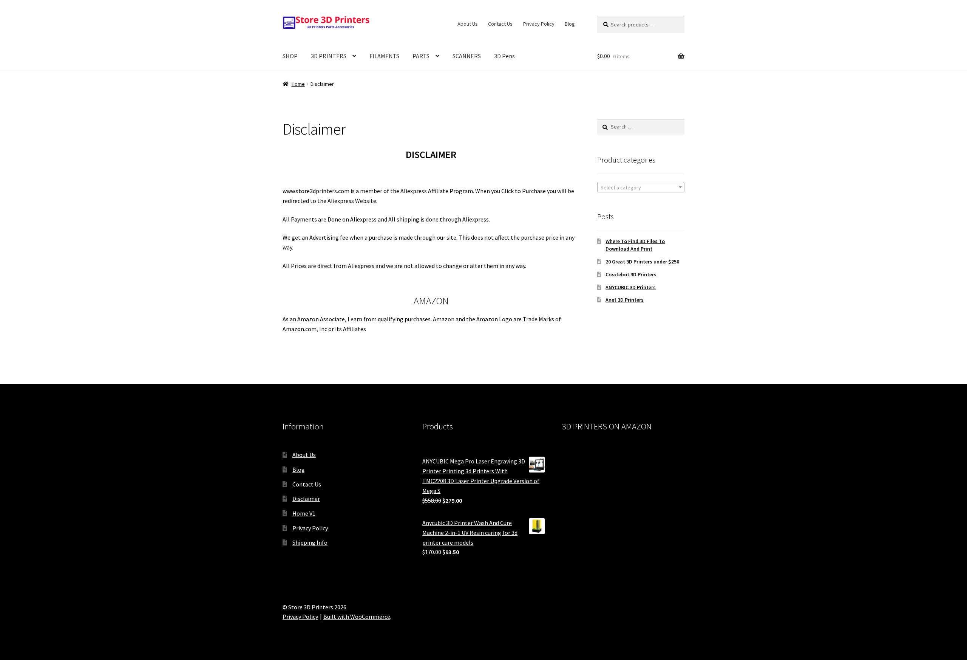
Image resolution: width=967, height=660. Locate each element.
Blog (570, 23)
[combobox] (640, 187)
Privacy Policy (539, 23)
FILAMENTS (384, 56)
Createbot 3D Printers (631, 274)
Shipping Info (309, 542)
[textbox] (641, 187)
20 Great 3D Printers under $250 (642, 261)
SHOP (290, 56)
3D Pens (504, 56)
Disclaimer (306, 498)
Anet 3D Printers (625, 299)
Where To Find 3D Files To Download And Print (635, 245)
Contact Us (500, 23)
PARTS (420, 56)
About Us (467, 23)
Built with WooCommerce (356, 616)
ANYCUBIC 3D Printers (631, 287)
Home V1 (303, 513)
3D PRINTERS (328, 56)
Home (298, 84)
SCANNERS (467, 56)
